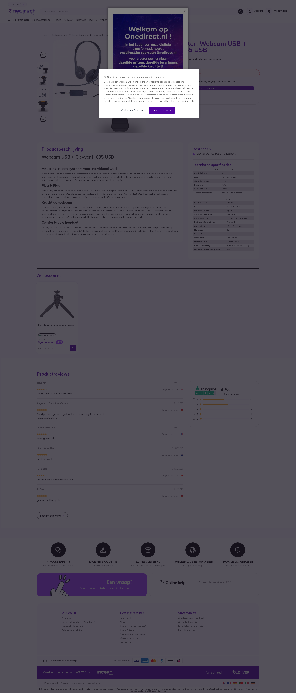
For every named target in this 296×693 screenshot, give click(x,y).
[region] (149, 93)
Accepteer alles (162, 110)
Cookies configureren (132, 110)
